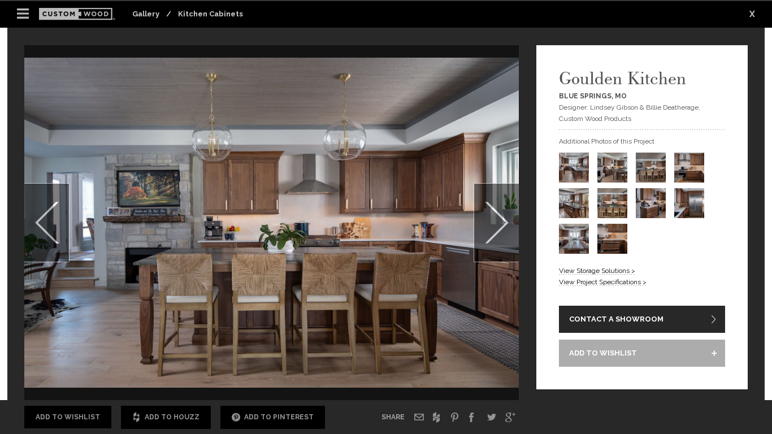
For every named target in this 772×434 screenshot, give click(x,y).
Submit (457, 369)
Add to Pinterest (279, 417)
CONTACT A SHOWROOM (616, 319)
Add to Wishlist (68, 417)
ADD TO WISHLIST (603, 353)
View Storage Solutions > (597, 271)
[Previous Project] (47, 222)
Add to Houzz (172, 417)
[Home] (80, 14)
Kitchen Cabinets (210, 14)
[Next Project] (496, 222)
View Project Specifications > (603, 282)
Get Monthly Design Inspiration (220, 368)
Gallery (145, 14)
